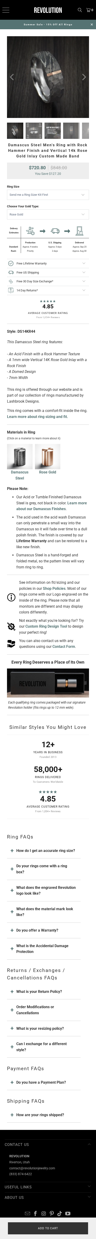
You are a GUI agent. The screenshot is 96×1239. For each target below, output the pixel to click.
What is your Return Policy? (39, 991)
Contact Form (63, 646)
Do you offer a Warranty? (37, 930)
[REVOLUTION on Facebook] (35, 1214)
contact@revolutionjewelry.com (32, 1168)
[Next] (83, 77)
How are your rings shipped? (40, 1115)
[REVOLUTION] (48, 10)
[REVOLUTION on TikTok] (59, 1214)
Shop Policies (54, 588)
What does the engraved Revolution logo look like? (46, 890)
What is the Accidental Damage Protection (42, 949)
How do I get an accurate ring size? (45, 850)
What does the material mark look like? (44, 912)
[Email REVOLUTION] (27, 1214)
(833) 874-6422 (20, 1174)
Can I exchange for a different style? (41, 1047)
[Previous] (12, 77)
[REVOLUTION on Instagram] (43, 1214)
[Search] (79, 10)
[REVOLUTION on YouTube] (68, 1214)
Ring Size (13, 186)
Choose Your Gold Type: (23, 206)
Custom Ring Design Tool (46, 626)
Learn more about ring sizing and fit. (37, 416)
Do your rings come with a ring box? (41, 869)
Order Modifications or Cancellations (35, 1010)
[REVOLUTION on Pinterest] (51, 1214)
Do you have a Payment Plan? (41, 1082)
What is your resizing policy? (40, 1028)
